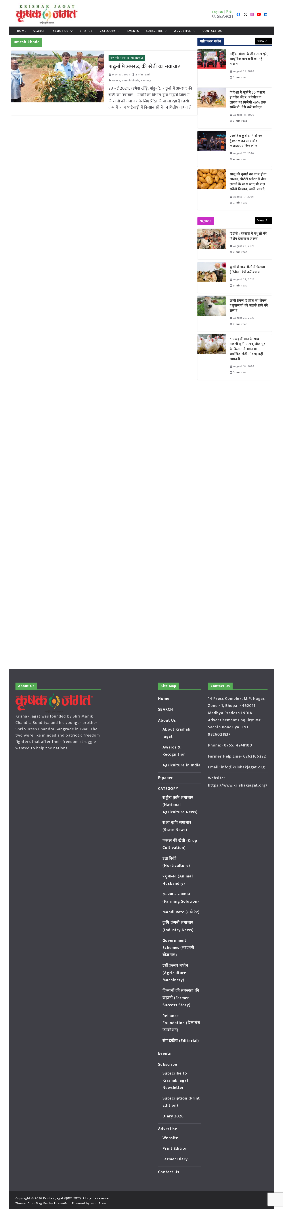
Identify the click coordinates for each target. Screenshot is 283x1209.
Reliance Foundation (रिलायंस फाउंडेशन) (181, 1023)
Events (133, 31)
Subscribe (154, 31)
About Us (60, 31)
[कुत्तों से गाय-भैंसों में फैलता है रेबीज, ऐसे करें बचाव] (211, 277)
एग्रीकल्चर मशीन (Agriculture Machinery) (175, 972)
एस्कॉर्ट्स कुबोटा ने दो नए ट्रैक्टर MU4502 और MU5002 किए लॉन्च (246, 141)
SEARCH (39, 31)
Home (21, 31)
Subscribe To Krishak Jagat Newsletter (175, 1080)
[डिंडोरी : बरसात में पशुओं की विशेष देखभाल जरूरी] (211, 244)
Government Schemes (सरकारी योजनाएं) (178, 947)
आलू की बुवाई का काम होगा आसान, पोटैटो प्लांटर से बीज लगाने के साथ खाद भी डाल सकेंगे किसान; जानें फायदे (248, 182)
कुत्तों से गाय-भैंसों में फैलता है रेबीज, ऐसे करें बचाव (247, 270)
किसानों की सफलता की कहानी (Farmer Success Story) (181, 997)
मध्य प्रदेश (146, 81)
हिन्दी (229, 11)
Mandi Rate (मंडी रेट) (181, 912)
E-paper (86, 31)
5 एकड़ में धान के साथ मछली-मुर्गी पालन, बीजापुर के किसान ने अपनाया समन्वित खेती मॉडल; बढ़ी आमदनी (247, 349)
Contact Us (212, 31)
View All (263, 40)
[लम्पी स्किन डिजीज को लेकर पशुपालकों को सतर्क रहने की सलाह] (211, 314)
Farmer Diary (175, 1159)
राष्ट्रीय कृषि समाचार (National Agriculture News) (180, 805)
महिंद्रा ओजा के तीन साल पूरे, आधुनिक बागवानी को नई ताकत (249, 59)
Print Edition (175, 1148)
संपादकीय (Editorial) (181, 1041)
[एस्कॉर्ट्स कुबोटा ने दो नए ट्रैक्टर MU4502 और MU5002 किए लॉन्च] (211, 149)
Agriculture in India (182, 765)
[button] (70, 31)
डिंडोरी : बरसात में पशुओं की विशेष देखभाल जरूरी (248, 236)
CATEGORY (108, 31)
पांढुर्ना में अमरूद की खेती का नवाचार (144, 66)
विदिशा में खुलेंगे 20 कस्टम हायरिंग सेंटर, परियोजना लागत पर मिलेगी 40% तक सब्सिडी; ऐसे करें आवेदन (248, 100)
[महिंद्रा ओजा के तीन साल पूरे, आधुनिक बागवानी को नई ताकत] (211, 67)
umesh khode (130, 81)
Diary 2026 (173, 1116)
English (217, 11)
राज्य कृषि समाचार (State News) (126, 58)
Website (170, 1138)
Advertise (182, 31)
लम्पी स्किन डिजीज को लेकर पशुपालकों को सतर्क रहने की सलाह (249, 305)
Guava (116, 81)
